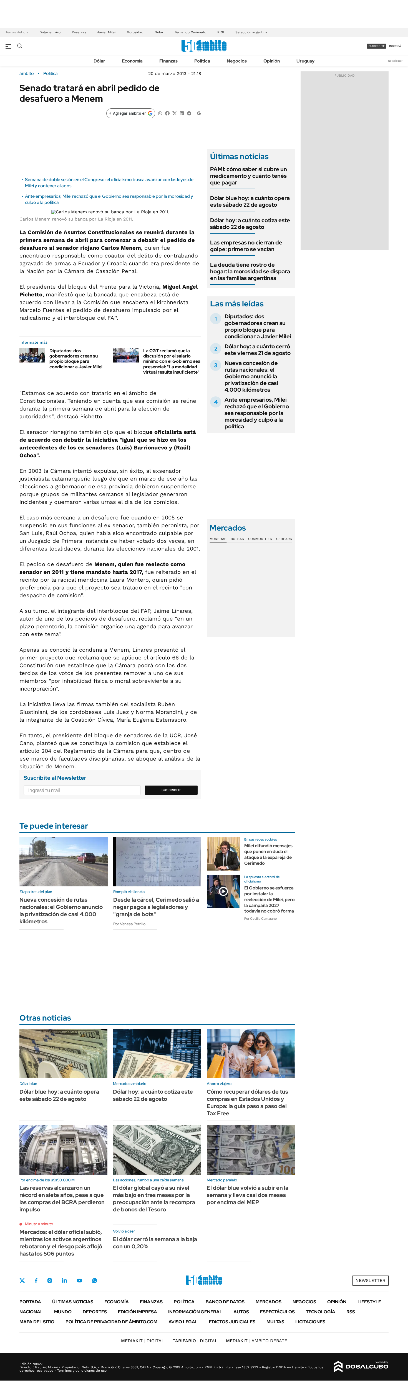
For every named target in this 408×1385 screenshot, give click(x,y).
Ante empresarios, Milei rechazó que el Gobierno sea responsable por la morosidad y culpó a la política (257, 413)
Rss (350, 1312)
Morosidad (135, 32)
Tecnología (320, 1312)
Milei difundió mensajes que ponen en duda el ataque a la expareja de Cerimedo (268, 854)
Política (202, 61)
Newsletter (395, 60)
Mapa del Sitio (36, 1322)
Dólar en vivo (50, 32)
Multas (275, 1322)
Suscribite (172, 790)
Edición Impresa (137, 1312)
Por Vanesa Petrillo (129, 923)
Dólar (159, 32)
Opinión (271, 61)
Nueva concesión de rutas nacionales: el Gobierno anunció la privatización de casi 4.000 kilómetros (251, 376)
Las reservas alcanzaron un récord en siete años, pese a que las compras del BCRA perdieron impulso (62, 1198)
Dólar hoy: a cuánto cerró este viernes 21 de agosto (258, 350)
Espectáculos (277, 1312)
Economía (132, 61)
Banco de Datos (225, 1302)
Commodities (260, 539)
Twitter (22, 1280)
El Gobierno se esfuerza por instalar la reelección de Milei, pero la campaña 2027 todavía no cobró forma (269, 899)
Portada (30, 1302)
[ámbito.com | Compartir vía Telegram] (189, 113)
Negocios (237, 61)
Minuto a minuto (39, 1223)
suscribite (377, 46)
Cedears (284, 539)
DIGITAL (142, 1340)
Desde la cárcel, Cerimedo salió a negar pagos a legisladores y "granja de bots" (156, 907)
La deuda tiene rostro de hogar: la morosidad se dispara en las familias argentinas (250, 271)
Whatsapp (94, 1280)
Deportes (95, 1312)
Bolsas (237, 539)
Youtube (79, 1281)
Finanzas (168, 61)
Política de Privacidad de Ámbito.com (111, 1322)
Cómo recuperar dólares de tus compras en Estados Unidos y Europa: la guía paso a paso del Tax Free (247, 1102)
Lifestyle (369, 1302)
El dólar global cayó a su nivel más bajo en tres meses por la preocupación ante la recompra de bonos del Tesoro (154, 1198)
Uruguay (305, 61)
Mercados (268, 1302)
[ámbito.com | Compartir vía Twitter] (174, 113)
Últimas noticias (72, 1302)
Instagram (49, 1280)
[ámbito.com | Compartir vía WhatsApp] (160, 113)
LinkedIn (64, 1280)
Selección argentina (251, 32)
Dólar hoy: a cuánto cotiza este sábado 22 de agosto (250, 224)
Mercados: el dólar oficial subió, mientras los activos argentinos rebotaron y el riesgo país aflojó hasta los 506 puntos (60, 1242)
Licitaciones (310, 1322)
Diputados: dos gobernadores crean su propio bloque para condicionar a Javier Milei (75, 359)
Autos (241, 1312)
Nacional (31, 1312)
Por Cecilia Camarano (260, 918)
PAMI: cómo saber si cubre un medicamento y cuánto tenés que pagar (248, 176)
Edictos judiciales (232, 1322)
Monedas (218, 539)
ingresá (395, 46)
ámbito (26, 73)
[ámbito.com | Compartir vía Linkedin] (182, 113)
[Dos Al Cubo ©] (361, 1366)
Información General (195, 1312)
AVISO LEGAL (183, 1322)
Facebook (36, 1280)
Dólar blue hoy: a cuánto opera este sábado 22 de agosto (250, 201)
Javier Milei (106, 32)
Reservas (79, 32)
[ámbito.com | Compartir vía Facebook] (167, 113)
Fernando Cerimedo (190, 32)
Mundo (63, 1312)
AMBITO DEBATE (256, 1340)
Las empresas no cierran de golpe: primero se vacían (246, 246)
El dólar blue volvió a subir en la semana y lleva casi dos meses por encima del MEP (247, 1195)
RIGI (220, 32)
